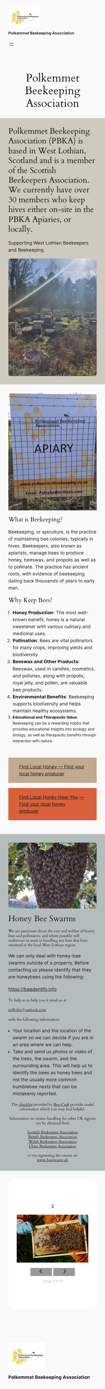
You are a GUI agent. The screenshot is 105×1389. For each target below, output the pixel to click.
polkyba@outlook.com (27, 1009)
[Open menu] (11, 44)
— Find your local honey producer (51, 804)
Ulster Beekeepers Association (52, 1146)
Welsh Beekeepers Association (53, 1141)
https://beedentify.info (32, 989)
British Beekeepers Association (52, 1136)
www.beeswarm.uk (52, 1159)
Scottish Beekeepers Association (52, 1132)
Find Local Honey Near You (48, 797)
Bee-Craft (61, 1104)
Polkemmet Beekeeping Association (41, 33)
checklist (26, 1104)
